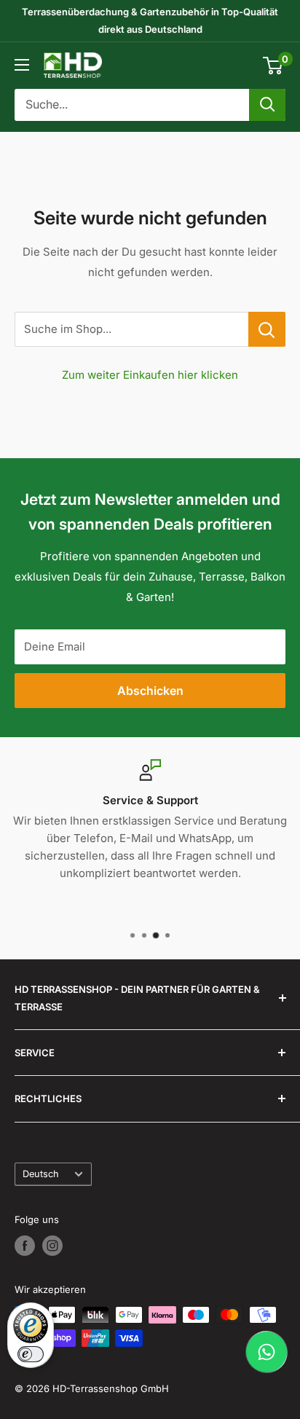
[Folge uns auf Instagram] (52, 1245)
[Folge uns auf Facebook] (25, 1245)
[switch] (30, 1354)
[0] (273, 65)
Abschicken (150, 690)
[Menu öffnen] (22, 65)
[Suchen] (267, 105)
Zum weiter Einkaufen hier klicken (150, 375)
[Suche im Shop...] (266, 329)
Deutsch (41, 1173)
